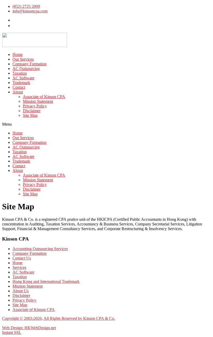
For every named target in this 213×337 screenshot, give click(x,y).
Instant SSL (11, 332)
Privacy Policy (35, 106)
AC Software (23, 78)
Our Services (23, 59)
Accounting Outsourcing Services (40, 249)
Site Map (30, 115)
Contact (18, 87)
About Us (20, 291)
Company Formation (29, 64)
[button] (106, 124)
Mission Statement (38, 101)
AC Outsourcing (26, 68)
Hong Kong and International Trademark (45, 281)
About (17, 92)
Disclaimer (32, 110)
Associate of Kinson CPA (44, 96)
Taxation (19, 73)
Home (17, 54)
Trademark (21, 82)
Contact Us (21, 258)
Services (19, 267)
